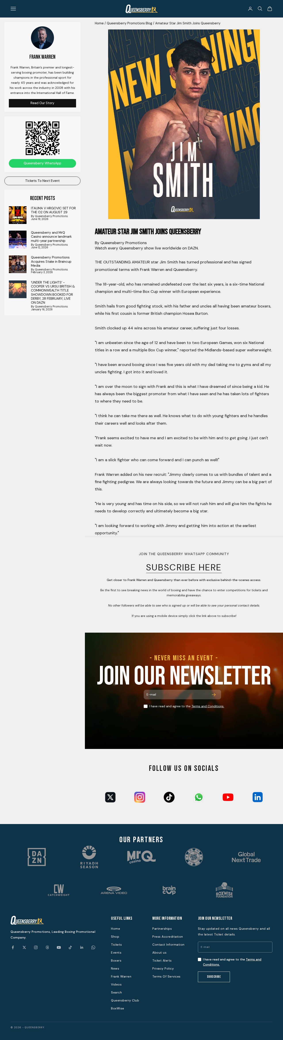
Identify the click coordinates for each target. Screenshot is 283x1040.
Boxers (116, 960)
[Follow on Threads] (47, 947)
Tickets (116, 945)
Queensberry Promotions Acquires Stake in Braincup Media (51, 261)
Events (116, 952)
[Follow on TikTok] (70, 947)
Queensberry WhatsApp (42, 163)
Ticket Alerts (162, 960)
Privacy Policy (163, 968)
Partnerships (162, 929)
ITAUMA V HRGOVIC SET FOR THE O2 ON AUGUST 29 (53, 210)
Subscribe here (184, 567)
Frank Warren (121, 976)
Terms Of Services (166, 976)
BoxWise (117, 1008)
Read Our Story (42, 103)
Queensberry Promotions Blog (129, 23)
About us (159, 952)
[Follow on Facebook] (13, 947)
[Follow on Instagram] (36, 947)
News (115, 968)
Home (99, 23)
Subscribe (214, 977)
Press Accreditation (167, 937)
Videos (116, 984)
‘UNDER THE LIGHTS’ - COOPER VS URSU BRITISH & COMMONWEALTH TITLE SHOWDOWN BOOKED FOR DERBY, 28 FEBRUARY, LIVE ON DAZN (53, 292)
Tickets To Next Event (42, 180)
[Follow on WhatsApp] (93, 947)
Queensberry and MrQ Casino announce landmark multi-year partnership (51, 237)
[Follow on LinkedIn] (82, 947)
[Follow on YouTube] (59, 947)
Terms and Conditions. (207, 706)
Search (116, 992)
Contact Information (168, 945)
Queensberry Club (125, 1000)
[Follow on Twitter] (24, 947)
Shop (115, 937)
